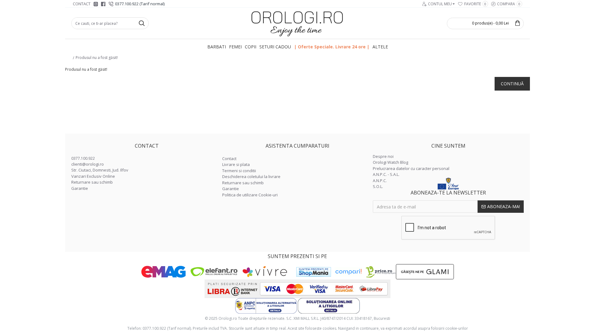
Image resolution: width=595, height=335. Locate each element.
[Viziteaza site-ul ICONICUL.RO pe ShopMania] (313, 272)
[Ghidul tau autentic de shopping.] (348, 272)
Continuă (512, 84)
